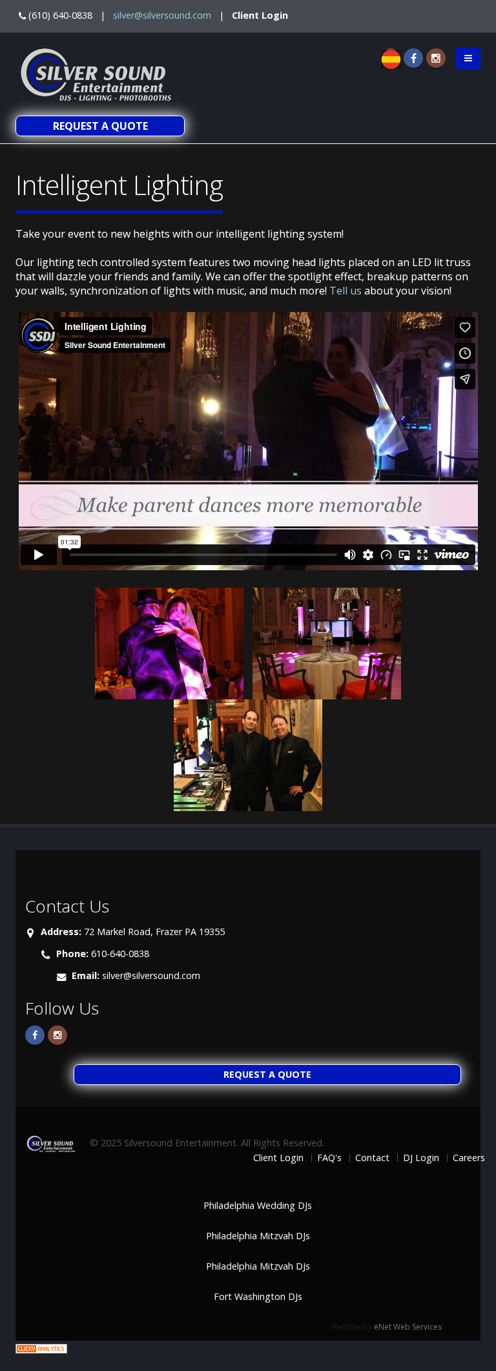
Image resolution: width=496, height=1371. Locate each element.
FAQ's (329, 1157)
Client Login (260, 15)
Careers (469, 1157)
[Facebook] (413, 58)
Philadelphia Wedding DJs (257, 1205)
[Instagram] (436, 58)
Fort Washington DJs (258, 1296)
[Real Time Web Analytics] (41, 1348)
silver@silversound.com (162, 15)
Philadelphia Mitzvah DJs (258, 1236)
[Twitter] (57, 1035)
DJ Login (421, 1157)
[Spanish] (390, 58)
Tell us (345, 290)
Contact (372, 1157)
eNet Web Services (408, 1326)
